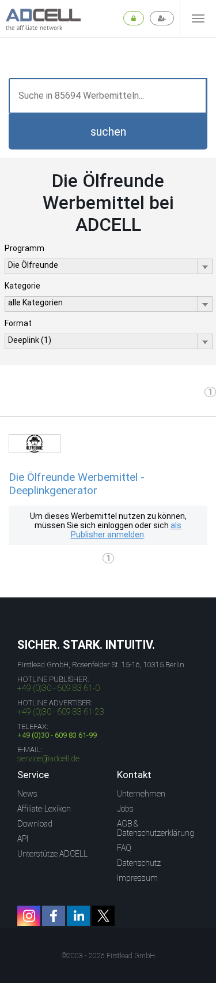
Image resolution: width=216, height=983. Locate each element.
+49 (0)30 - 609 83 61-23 (60, 711)
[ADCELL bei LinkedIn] (78, 916)
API (22, 838)
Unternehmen (141, 793)
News (27, 793)
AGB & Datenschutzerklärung (155, 828)
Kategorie (22, 285)
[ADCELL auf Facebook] (53, 916)
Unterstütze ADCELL (52, 853)
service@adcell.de (48, 758)
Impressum (137, 878)
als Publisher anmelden (126, 530)
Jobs (125, 808)
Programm (24, 248)
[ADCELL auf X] (103, 916)
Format (18, 323)
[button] (108, 131)
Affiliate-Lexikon (44, 808)
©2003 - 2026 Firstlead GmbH (108, 956)
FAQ (124, 848)
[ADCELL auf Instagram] (28, 916)
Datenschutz (139, 863)
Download (34, 823)
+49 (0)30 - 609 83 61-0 (58, 688)
